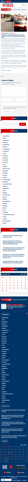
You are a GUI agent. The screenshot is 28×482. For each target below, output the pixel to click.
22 (2, 288)
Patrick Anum (6, 194)
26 (17, 288)
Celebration (6, 144)
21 (25, 285)
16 (6, 285)
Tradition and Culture (8, 214)
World (4, 223)
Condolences (6, 149)
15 (2, 285)
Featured (5, 171)
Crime (4, 153)
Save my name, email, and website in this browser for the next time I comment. (15, 108)
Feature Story (6, 168)
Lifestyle (5, 186)
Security (5, 205)
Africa (4, 138)
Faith (4, 164)
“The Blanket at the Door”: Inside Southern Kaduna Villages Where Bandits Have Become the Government (14, 249)
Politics (5, 199)
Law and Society (7, 184)
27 (21, 288)
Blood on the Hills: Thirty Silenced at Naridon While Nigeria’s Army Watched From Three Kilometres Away (13, 242)
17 (10, 285)
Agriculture (6, 140)
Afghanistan (6, 136)
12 (17, 283)
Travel (4, 216)
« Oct (21, 274)
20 (21, 285)
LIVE (4, 467)
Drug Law (5, 155)
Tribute (5, 219)
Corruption (6, 151)
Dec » (25, 274)
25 (14, 288)
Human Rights (6, 179)
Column (5, 147)
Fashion (5, 166)
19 (17, 285)
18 (14, 285)
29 (2, 290)
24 (10, 288)
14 (25, 283)
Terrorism (11, 33)
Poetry (4, 197)
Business (5, 142)
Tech (4, 210)
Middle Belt (6, 188)
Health (5, 177)
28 (25, 288)
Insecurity (6, 33)
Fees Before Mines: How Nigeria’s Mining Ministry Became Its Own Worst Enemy (13, 262)
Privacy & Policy (17, 480)
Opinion (5, 192)
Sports (5, 208)
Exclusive (5, 162)
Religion (5, 203)
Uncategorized (7, 221)
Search (14, 118)
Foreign (5, 175)
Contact (24, 480)
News (4, 190)
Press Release (6, 201)
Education (5, 160)
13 (21, 283)
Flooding (5, 173)
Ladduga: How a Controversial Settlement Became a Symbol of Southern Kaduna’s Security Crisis (14, 256)
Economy (5, 157)
